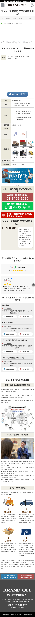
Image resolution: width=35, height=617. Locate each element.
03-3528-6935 (8, 344)
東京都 (20, 18)
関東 (14, 18)
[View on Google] (5, 280)
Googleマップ (10, 317)
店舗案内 (8, 18)
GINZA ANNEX (7, 322)
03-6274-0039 (8, 309)
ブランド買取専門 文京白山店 (13, 357)
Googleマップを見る (18, 94)
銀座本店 (5, 305)
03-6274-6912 (8, 326)
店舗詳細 (26, 317)
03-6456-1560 (16, 100)
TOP (2, 18)
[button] (32, 31)
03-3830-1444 (8, 361)
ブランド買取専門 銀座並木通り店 (14, 340)
